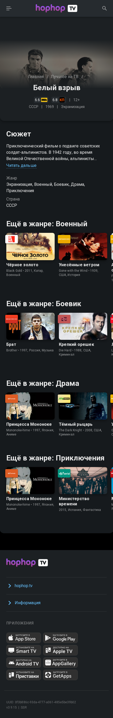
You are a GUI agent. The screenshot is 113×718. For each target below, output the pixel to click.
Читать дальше (21, 165)
